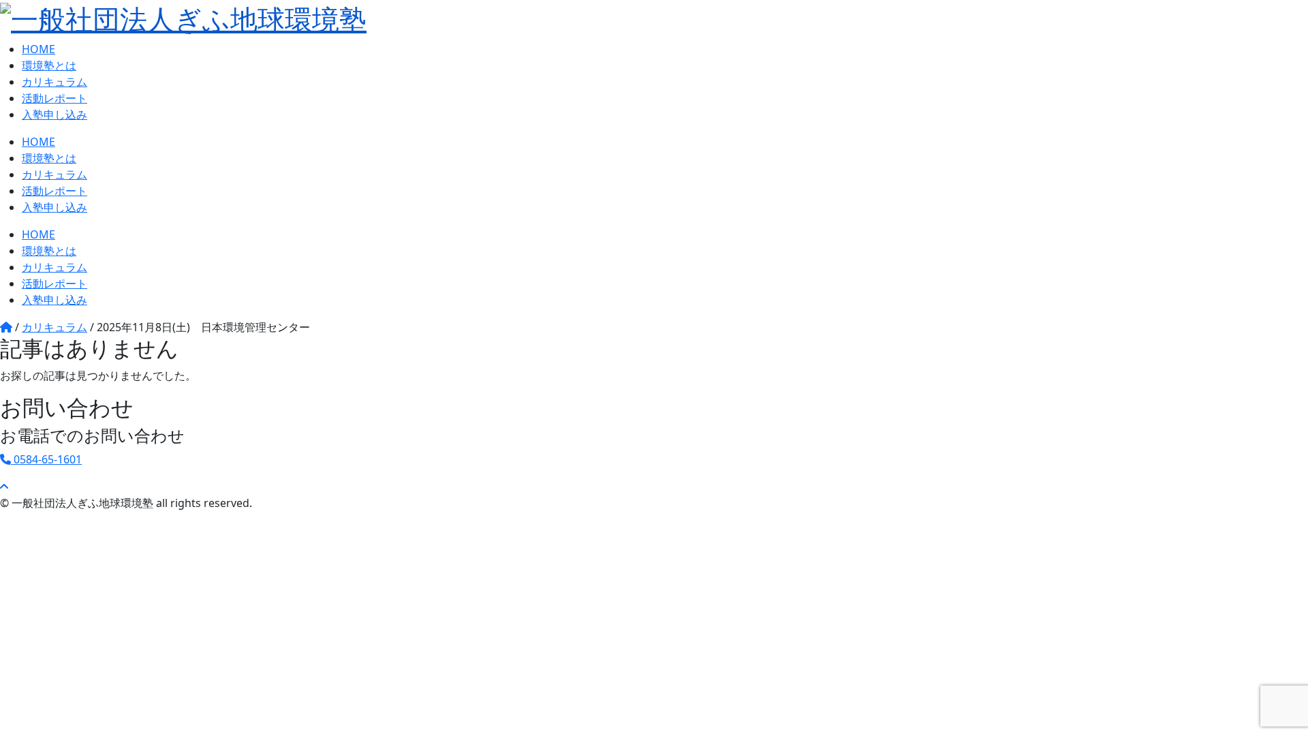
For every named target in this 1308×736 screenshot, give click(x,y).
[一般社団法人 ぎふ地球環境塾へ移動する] (6, 327)
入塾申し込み (54, 114)
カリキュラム (54, 81)
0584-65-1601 (46, 459)
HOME (38, 49)
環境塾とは (49, 65)
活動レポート (54, 98)
